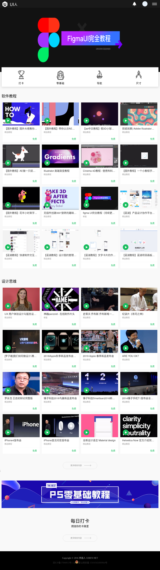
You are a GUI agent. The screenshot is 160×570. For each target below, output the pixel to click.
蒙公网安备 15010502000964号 (92, 563)
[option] (80, 40)
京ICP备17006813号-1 (63, 563)
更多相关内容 (76, 465)
